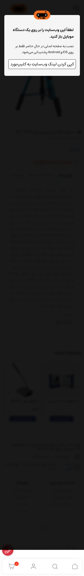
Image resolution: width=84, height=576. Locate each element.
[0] (10, 566)
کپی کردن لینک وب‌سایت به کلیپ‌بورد (42, 64)
